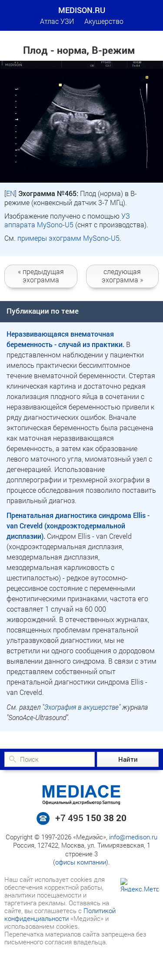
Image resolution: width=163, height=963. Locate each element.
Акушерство (103, 21)
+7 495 (90, 818)
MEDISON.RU (81, 10)
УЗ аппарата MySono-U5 (67, 220)
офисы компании (80, 862)
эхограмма (41, 275)
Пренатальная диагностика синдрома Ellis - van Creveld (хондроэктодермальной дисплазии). (78, 525)
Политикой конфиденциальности (60, 914)
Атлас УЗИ (57, 21)
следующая (122, 275)
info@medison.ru (133, 836)
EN (10, 193)
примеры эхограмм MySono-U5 (68, 237)
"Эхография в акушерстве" (81, 706)
